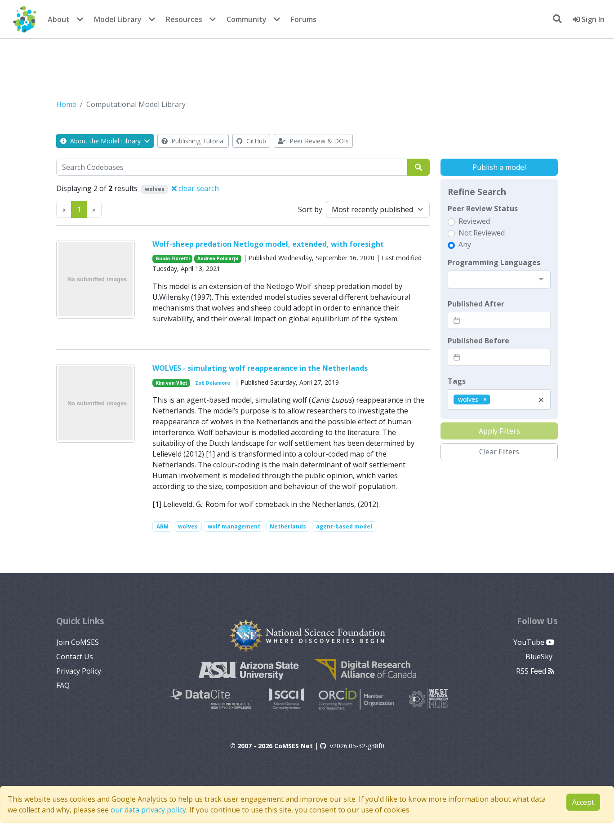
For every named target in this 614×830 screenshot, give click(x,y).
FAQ (63, 685)
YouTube (529, 642)
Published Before (478, 340)
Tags (457, 381)
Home (66, 104)
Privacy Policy (78, 671)
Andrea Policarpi (217, 258)
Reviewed (474, 221)
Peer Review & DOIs (318, 141)
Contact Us (74, 656)
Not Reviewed (481, 232)
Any (464, 244)
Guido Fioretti (173, 258)
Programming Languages (494, 262)
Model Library (118, 19)
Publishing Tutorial (197, 141)
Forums (303, 19)
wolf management (234, 526)
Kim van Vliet (171, 383)
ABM (162, 526)
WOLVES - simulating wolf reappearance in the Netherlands (260, 368)
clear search (198, 188)
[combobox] (499, 280)
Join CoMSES (77, 642)
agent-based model (344, 526)
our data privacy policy (148, 810)
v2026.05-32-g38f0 (357, 745)
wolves (188, 526)
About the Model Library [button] (105, 141)
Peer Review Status (483, 208)
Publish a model (499, 167)
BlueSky (539, 656)
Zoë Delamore (212, 383)
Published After (476, 303)
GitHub (255, 141)
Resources (184, 19)
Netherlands (288, 526)
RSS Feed (532, 671)
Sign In (592, 19)
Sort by (310, 209)
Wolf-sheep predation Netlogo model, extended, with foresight (268, 244)
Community (247, 19)
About (59, 19)
